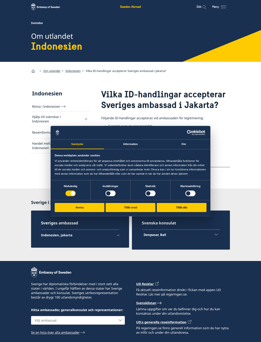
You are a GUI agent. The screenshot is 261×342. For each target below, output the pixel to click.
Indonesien (73, 71)
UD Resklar (145, 284)
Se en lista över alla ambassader (55, 332)
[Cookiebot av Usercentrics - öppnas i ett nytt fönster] (190, 132)
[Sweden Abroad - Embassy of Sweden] (49, 6)
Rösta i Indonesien (46, 106)
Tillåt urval (130, 207)
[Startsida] (34, 71)
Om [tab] (183, 144)
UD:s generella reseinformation (161, 322)
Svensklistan (146, 303)
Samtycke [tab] (77, 144)
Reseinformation (44, 132)
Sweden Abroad (130, 7)
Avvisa (79, 207)
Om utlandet (51, 71)
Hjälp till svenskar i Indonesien (46, 119)
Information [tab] (130, 144)
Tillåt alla (181, 207)
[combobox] (78, 320)
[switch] (110, 193)
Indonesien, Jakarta (56, 235)
